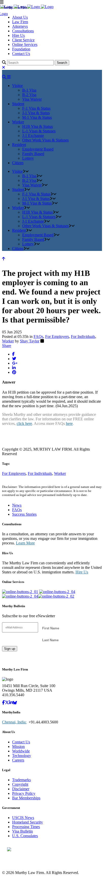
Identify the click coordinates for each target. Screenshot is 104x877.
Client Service (23, 40)
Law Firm (20, 22)
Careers (18, 760)
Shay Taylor (29, 341)
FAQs (38, 336)
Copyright (20, 784)
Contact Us (21, 53)
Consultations (23, 31)
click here (24, 423)
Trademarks (21, 780)
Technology (21, 755)
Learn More (25, 543)
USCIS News (23, 817)
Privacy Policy (23, 793)
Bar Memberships (26, 798)
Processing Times (26, 827)
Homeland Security (27, 822)
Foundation (21, 49)
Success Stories (24, 514)
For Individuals (83, 336)
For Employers (57, 336)
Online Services (24, 44)
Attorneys (20, 26)
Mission (18, 746)
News (16, 505)
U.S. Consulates (25, 836)
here (69, 423)
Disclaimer (20, 789)
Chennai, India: (14, 722)
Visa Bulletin (22, 831)
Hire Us (18, 35)
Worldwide (21, 751)
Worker (8, 341)
